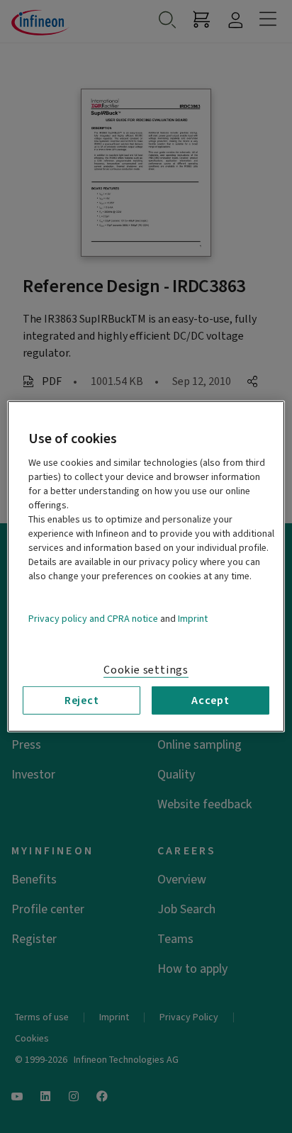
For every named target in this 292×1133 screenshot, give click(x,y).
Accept (210, 700)
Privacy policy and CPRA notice (93, 619)
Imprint (193, 619)
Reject (81, 700)
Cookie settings (146, 670)
